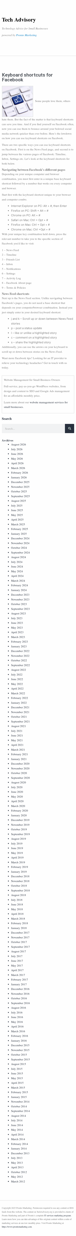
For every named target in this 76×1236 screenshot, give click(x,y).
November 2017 (20, 937)
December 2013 (20, 1153)
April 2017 (17, 970)
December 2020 (20, 763)
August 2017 (18, 951)
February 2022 (19, 698)
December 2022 (20, 651)
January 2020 (19, 815)
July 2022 (17, 674)
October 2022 (19, 660)
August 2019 (18, 838)
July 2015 (17, 1069)
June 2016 (17, 1017)
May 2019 (17, 853)
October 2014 (19, 1106)
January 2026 (19, 477)
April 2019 (17, 857)
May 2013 (17, 1162)
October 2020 (19, 773)
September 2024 (20, 552)
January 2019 (19, 871)
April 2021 (17, 745)
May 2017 (17, 965)
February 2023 (19, 641)
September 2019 (20, 834)
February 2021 (19, 754)
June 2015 (17, 1073)
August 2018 (18, 895)
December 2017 (20, 932)
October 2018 (19, 885)
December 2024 (20, 538)
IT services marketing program (57, 1215)
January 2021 (19, 759)
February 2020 (19, 810)
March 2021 (18, 749)
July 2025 (17, 505)
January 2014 (19, 1148)
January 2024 (19, 590)
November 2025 (20, 487)
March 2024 (18, 580)
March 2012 (18, 1181)
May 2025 (17, 515)
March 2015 (18, 1087)
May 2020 (17, 796)
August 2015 (18, 1064)
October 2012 (19, 1172)
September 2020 (20, 778)
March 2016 (18, 1031)
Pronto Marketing (26, 35)
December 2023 (20, 594)
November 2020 (20, 768)
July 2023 (17, 618)
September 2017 (20, 946)
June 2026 (17, 454)
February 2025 (19, 529)
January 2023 (19, 646)
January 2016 (19, 1040)
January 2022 (19, 702)
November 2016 (20, 993)
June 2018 (17, 904)
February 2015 (19, 1092)
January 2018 (19, 928)
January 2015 (19, 1097)
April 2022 (17, 688)
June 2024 (17, 566)
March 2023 (18, 637)
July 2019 (17, 843)
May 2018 (17, 909)
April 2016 (17, 1026)
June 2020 (17, 792)
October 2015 (19, 1054)
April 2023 (17, 632)
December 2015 (20, 1045)
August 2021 (18, 726)
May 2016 (17, 1022)
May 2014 (17, 1129)
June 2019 (17, 848)
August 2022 (18, 669)
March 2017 (18, 975)
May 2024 (17, 571)
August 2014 (18, 1115)
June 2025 (17, 510)
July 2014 (17, 1120)
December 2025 (20, 482)
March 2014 (18, 1139)
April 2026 (17, 463)
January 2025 (19, 533)
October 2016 (19, 998)
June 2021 (17, 735)
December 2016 (20, 989)
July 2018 (17, 900)
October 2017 (19, 942)
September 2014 (20, 1111)
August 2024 (18, 557)
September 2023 (20, 609)
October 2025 (19, 491)
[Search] (69, 428)
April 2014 (17, 1134)
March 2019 (18, 862)
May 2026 (17, 458)
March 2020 (18, 806)
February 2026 (19, 472)
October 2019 (19, 829)
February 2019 (19, 867)
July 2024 (17, 562)
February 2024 (19, 585)
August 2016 (18, 1007)
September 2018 (20, 890)
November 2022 (20, 655)
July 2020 (17, 787)
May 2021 (17, 740)
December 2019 (20, 820)
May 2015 (17, 1078)
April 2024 (17, 576)
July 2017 (17, 956)
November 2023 (20, 599)
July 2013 (17, 1158)
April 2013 (17, 1167)
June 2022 (17, 679)
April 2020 (17, 801)
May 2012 (17, 1176)
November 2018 (20, 881)
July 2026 (17, 449)
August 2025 (18, 500)
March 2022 (18, 693)
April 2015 (17, 1083)
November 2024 (20, 543)
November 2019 (20, 824)
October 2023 (19, 604)
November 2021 (20, 712)
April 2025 (17, 519)
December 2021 (20, 707)
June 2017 (17, 960)
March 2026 (18, 468)
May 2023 (17, 627)
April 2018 (17, 914)
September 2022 (20, 665)
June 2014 (17, 1125)
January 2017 (19, 984)
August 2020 (18, 782)
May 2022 (17, 684)
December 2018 (20, 876)
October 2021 (19, 716)
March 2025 (18, 524)
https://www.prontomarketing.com (17, 1226)
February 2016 (19, 1036)
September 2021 (20, 721)
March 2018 (18, 918)
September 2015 (20, 1059)
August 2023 (18, 613)
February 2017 (19, 979)
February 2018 (19, 923)
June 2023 (17, 623)
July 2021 (17, 731)
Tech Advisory (19, 19)
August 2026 (18, 444)
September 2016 (20, 1003)
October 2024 (19, 547)
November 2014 (20, 1101)
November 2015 (20, 1050)
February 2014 (19, 1144)
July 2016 (17, 1012)
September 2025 (20, 496)
